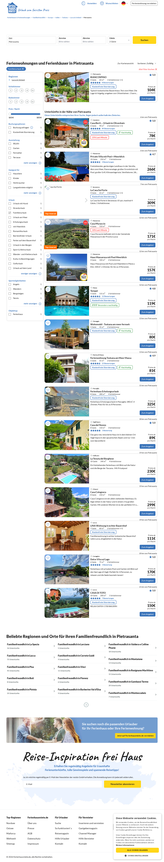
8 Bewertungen (108, 82)
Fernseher (27, 152)
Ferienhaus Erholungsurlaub (104, 391)
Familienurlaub (27, 212)
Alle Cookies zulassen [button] (137, 850)
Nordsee (10, 823)
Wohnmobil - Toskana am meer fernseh (110, 324)
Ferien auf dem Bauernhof (27, 240)
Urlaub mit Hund (27, 203)
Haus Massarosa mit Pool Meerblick (108, 257)
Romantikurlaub (27, 231)
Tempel (94, 291)
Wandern (27, 289)
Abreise (86, 38)
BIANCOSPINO (98, 77)
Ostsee (9, 828)
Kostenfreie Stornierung (27, 132)
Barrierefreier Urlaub (27, 235)
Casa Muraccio (97, 223)
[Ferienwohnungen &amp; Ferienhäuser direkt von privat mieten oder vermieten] (27, 10)
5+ (32, 90)
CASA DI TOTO (98, 593)
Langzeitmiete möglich (27, 187)
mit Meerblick (27, 226)
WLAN (27, 143)
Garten (27, 148)
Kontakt (59, 843)
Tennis (27, 298)
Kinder (27, 178)
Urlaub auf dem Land (27, 268)
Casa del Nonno (98, 425)
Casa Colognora (98, 492)
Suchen (144, 40)
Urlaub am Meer (27, 217)
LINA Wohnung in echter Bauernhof (108, 526)
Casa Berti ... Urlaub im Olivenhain (107, 123)
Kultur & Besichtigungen (27, 259)
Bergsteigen (27, 293)
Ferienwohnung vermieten (144, 3)
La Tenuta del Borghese (102, 458)
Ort (10, 38)
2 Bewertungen (108, 162)
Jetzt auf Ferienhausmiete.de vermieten (135, 735)
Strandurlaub (27, 208)
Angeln (27, 284)
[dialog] (137, 836)
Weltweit (11, 838)
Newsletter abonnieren (122, 784)
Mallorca (10, 833)
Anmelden (92, 3)
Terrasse (27, 157)
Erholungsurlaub (27, 222)
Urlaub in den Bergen (27, 245)
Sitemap (10, 843)
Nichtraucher (27, 183)
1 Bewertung (107, 430)
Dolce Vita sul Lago (100, 559)
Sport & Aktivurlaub (27, 249)
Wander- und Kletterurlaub (27, 254)
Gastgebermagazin (88, 828)
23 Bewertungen (108, 363)
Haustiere (27, 173)
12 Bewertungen (108, 296)
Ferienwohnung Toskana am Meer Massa (110, 358)
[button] (137, 855)
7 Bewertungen (108, 598)
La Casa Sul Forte (98, 190)
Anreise (62, 38)
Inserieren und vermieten (91, 823)
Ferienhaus (27, 314)
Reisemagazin (62, 833)
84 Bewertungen (108, 128)
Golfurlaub (27, 263)
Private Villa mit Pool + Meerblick (107, 156)
